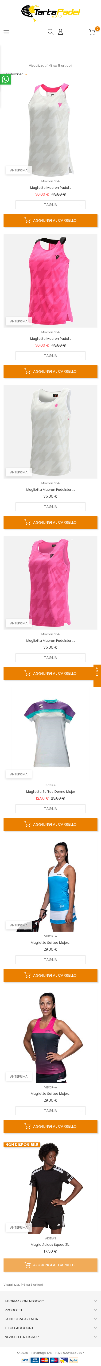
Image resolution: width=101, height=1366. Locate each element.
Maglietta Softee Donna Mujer (50, 791)
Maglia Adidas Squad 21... (50, 1244)
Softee (51, 785)
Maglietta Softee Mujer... (50, 942)
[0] (92, 32)
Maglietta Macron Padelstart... (50, 489)
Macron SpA (50, 181)
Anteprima (18, 170)
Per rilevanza (13, 74)
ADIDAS (50, 1238)
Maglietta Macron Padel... (50, 187)
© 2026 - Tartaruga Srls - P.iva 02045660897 (50, 1353)
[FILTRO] (97, 683)
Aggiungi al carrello (54, 220)
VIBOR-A (50, 936)
